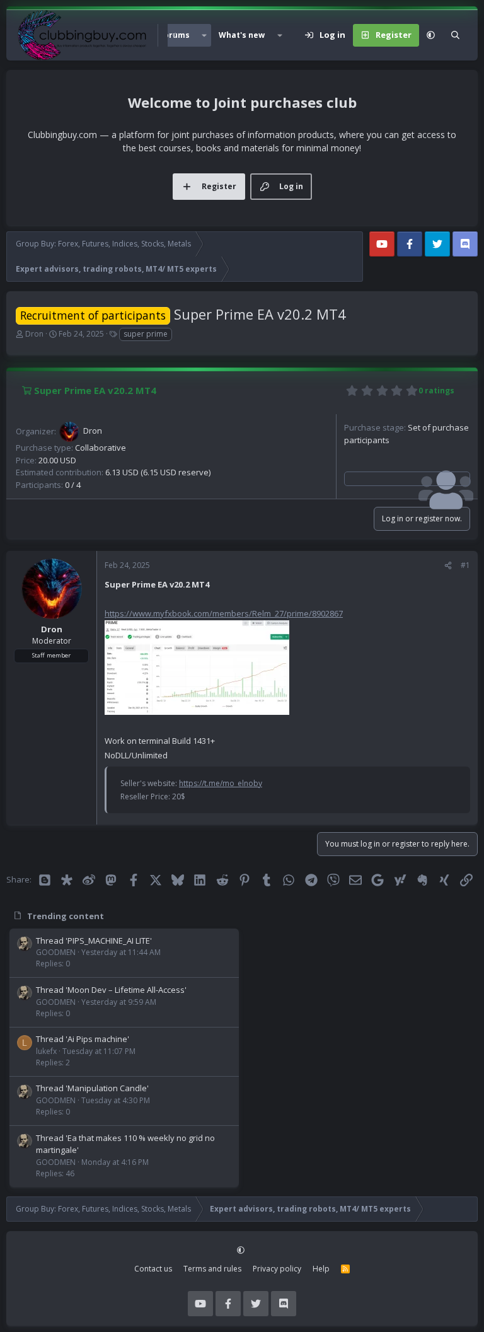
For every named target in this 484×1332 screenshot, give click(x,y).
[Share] (448, 565)
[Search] (455, 35)
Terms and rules (212, 1268)
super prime (146, 333)
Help (321, 1268)
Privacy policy (277, 1268)
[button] (204, 35)
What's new (242, 35)
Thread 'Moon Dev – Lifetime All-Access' (111, 989)
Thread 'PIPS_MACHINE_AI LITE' (94, 940)
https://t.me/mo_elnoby (220, 783)
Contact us (153, 1268)
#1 (465, 565)
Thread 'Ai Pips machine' (82, 1039)
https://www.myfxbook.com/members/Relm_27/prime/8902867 (224, 613)
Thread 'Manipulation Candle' (92, 1088)
